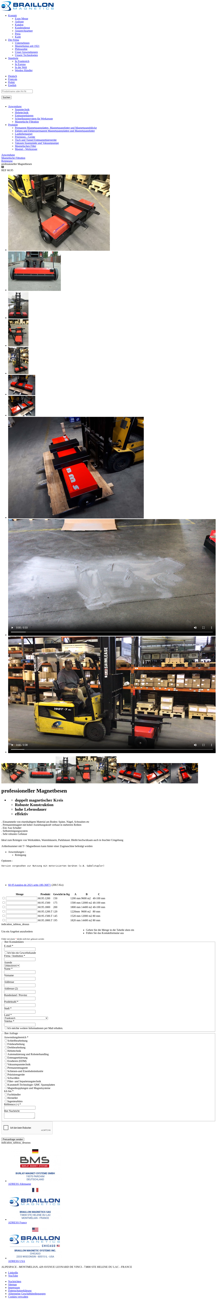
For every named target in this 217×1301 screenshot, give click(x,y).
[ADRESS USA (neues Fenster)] (35, 1258)
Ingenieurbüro (15, 1101)
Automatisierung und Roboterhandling (28, 1054)
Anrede (8, 962)
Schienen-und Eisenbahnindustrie (25, 1071)
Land (8, 1015)
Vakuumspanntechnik (19, 1064)
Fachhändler (14, 1094)
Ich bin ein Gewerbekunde (21, 952)
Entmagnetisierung (17, 1057)
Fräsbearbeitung (16, 1044)
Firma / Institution (14, 955)
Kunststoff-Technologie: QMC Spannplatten (31, 1084)
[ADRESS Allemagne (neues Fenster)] (35, 1180)
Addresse (9, 981)
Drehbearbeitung (16, 1047)
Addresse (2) (11, 988)
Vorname (9, 975)
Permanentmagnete (17, 1067)
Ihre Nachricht (11, 1111)
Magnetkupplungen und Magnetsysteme (28, 1088)
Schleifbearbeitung (17, 1040)
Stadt (8, 1008)
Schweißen (13, 1077)
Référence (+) (12, 1104)
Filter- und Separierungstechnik (24, 1081)
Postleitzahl (11, 1001)
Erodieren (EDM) (16, 1061)
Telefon (9, 1021)
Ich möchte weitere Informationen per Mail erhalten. (35, 1028)
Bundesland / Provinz (15, 995)
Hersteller (12, 1097)
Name (8, 968)
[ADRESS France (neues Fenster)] (35, 1219)
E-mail (8, 945)
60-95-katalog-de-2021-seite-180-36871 (29, 884)
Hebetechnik (14, 1050)
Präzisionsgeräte (16, 1074)
